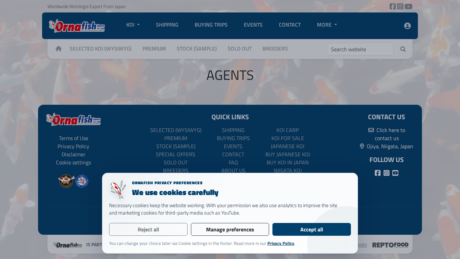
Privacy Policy (280, 243)
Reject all (148, 229)
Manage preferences (230, 229)
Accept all (311, 229)
